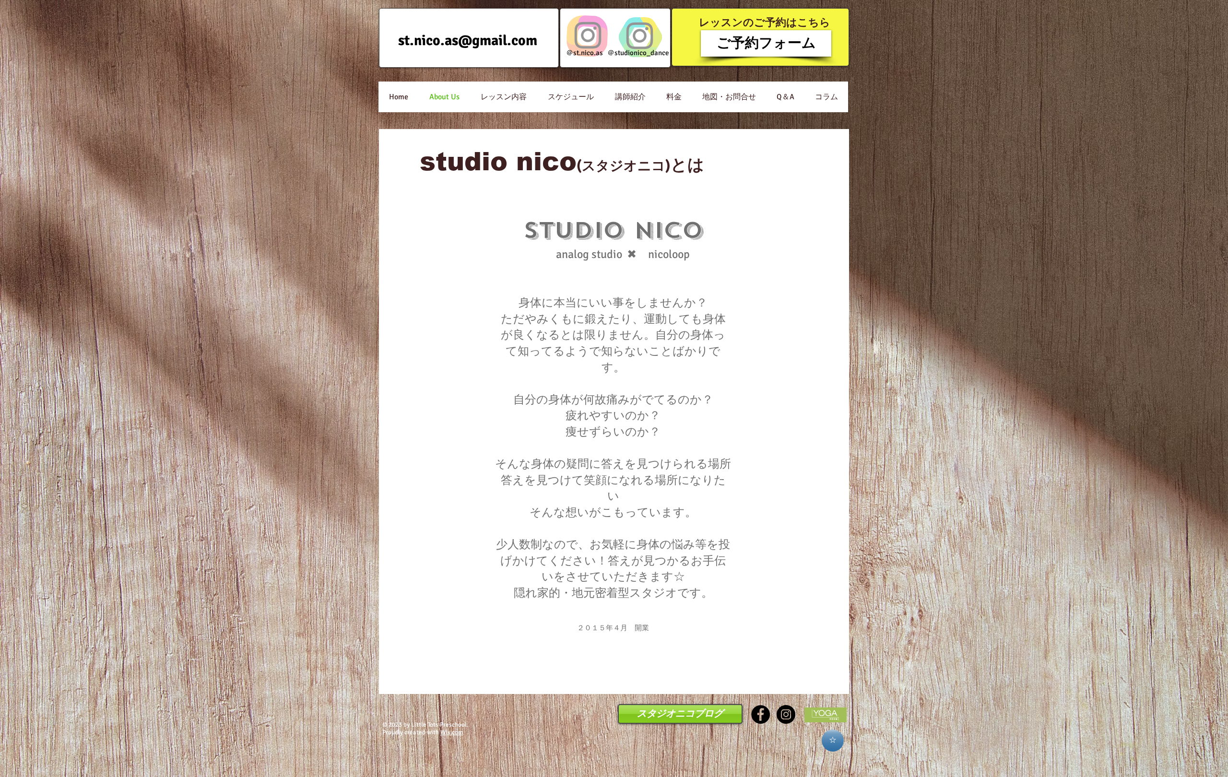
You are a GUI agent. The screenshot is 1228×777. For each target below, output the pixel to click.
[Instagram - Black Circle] (786, 714)
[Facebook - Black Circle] (760, 714)
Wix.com (451, 732)
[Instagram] (588, 35)
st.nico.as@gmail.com (467, 40)
